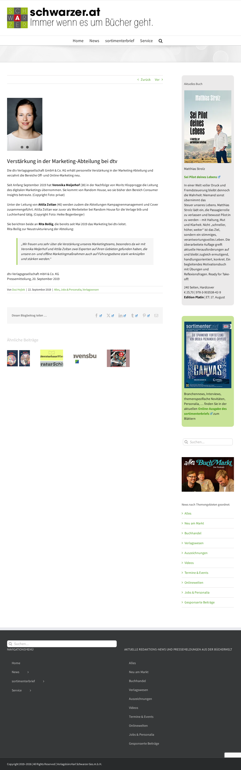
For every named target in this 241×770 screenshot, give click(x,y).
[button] (161, 40)
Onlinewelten (194, 582)
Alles (57, 289)
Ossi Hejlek (18, 289)
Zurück (146, 79)
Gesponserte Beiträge (200, 602)
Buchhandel (193, 533)
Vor (157, 79)
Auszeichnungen (196, 553)
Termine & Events (196, 573)
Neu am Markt (194, 523)
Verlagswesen (91, 289)
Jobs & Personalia (71, 289)
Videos (189, 563)
